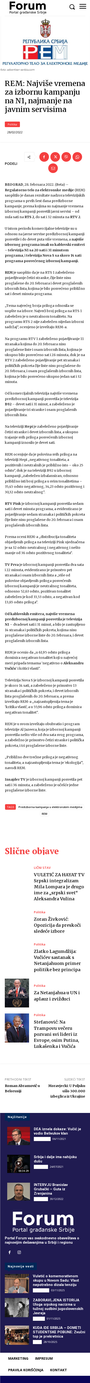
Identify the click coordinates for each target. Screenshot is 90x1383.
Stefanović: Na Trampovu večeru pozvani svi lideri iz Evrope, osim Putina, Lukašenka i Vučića (56, 1034)
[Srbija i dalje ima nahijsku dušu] (18, 1164)
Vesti (37, 1341)
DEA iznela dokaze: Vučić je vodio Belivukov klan (57, 1131)
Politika (12, 124)
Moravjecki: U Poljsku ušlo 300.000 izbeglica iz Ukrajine (66, 1091)
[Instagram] (19, 1253)
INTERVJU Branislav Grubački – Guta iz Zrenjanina (51, 1189)
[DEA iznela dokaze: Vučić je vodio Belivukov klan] (18, 1136)
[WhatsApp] (77, 157)
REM (44, 813)
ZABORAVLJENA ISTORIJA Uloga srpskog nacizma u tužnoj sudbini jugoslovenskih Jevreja (58, 1306)
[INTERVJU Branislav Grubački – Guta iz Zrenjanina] (18, 1192)
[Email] (53, 168)
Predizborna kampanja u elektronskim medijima (50, 807)
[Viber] (66, 157)
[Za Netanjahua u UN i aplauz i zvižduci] (17, 993)
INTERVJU (41, 1166)
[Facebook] (44, 157)
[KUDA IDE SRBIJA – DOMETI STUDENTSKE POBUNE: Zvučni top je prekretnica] (17, 1335)
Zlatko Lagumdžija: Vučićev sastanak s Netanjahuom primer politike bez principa (57, 960)
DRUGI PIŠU (42, 1139)
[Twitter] (55, 157)
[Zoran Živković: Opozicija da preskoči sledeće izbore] (17, 922)
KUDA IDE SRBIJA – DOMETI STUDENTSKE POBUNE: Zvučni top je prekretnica (59, 1332)
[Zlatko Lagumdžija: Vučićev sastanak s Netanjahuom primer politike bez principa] (17, 957)
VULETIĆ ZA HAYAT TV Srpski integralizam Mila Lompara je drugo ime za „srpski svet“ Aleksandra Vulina (59, 887)
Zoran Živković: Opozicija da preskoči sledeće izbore (57, 925)
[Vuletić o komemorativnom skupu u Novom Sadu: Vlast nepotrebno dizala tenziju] (17, 1283)
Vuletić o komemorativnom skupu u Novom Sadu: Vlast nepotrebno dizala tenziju (56, 1280)
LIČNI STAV (42, 867)
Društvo (38, 1318)
